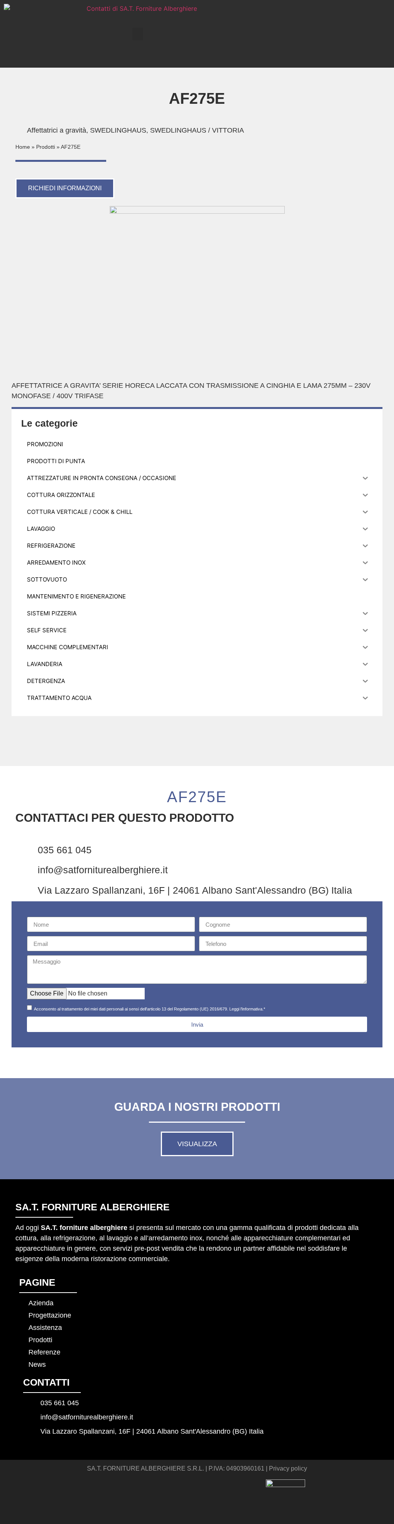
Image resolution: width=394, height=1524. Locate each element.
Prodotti (45, 147)
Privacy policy (288, 1468)
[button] (137, 34)
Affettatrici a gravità (56, 130)
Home (22, 147)
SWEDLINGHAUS (118, 130)
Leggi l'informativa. (246, 1009)
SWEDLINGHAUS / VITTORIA (197, 130)
